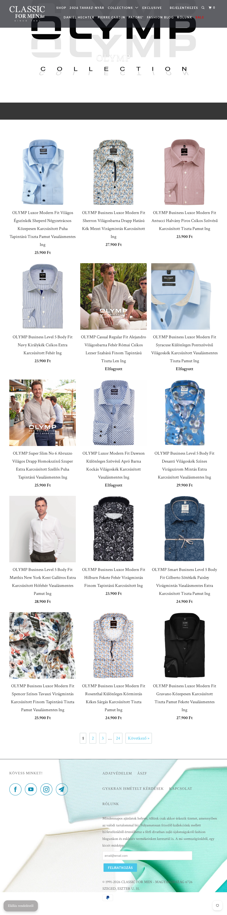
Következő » (138, 738)
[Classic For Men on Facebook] (16, 789)
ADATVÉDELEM (117, 773)
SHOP (61, 8)
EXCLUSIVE (152, 8)
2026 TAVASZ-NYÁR (87, 8)
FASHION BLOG (160, 17)
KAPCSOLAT (180, 788)
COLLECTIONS (121, 8)
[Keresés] (203, 8)
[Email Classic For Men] (63, 789)
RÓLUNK (184, 17)
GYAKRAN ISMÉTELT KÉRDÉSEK (133, 788)
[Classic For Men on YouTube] (32, 789)
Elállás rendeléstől (20, 905)
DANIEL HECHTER (79, 17)
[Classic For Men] (27, 14)
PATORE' (136, 17)
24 (118, 738)
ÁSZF (142, 773)
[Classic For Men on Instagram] (47, 789)
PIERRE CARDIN (111, 17)
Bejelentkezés (184, 8)
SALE (200, 17)
